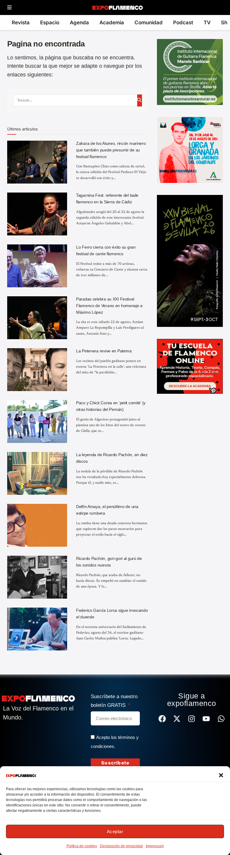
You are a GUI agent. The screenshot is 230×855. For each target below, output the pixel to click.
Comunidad (148, 22)
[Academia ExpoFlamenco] (190, 366)
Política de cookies (81, 846)
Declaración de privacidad (121, 846)
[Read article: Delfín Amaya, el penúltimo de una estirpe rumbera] (37, 525)
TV (207, 22)
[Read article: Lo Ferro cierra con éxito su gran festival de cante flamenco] (37, 265)
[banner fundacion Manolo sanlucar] (190, 72)
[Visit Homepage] (117, 7)
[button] (221, 775)
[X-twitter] (177, 718)
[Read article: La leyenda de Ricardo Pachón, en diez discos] (37, 473)
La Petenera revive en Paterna (104, 350)
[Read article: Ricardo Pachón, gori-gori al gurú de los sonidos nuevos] (37, 577)
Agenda (79, 22)
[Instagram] (191, 718)
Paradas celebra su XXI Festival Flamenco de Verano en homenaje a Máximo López (109, 305)
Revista (21, 22)
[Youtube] (206, 718)
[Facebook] (162, 718)
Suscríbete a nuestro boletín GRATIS (114, 701)
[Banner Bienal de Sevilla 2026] (190, 261)
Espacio (49, 22)
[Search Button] (139, 100)
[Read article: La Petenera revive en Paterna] (37, 369)
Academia (111, 22)
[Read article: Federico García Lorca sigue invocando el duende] (37, 629)
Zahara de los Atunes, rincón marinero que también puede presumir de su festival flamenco (111, 150)
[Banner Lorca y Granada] (190, 150)
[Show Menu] (9, 7)
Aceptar (115, 831)
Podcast (183, 22)
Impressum (155, 846)
